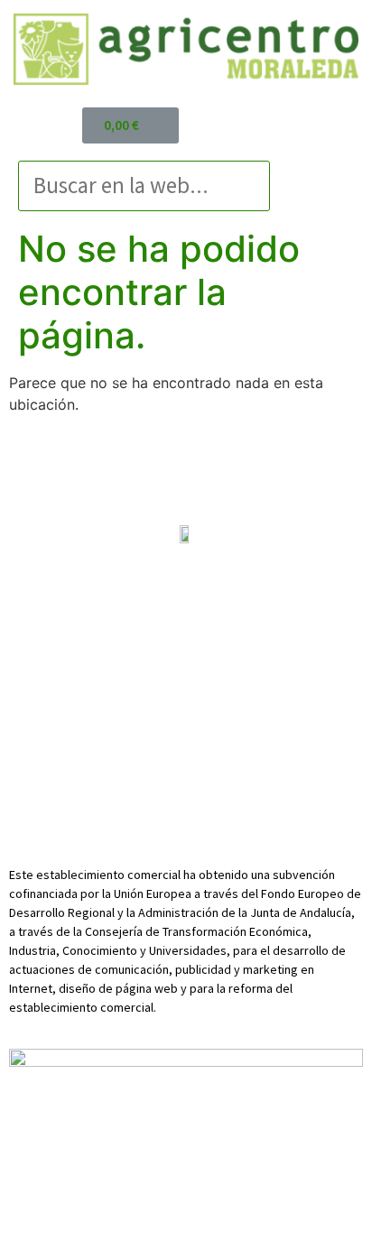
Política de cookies (286, 597)
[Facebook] (159, 676)
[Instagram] (212, 676)
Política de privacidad (158, 597)
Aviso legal (53, 597)
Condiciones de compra (186, 616)
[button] (326, 159)
